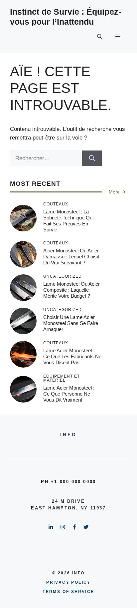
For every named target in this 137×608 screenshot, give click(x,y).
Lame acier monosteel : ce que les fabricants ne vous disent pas (72, 356)
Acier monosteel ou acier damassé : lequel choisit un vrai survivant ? (71, 256)
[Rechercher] (92, 158)
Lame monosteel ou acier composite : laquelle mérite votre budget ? (71, 290)
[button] (99, 37)
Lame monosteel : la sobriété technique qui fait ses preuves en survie (68, 220)
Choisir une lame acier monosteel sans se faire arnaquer (70, 323)
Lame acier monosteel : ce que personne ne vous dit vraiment (68, 394)
